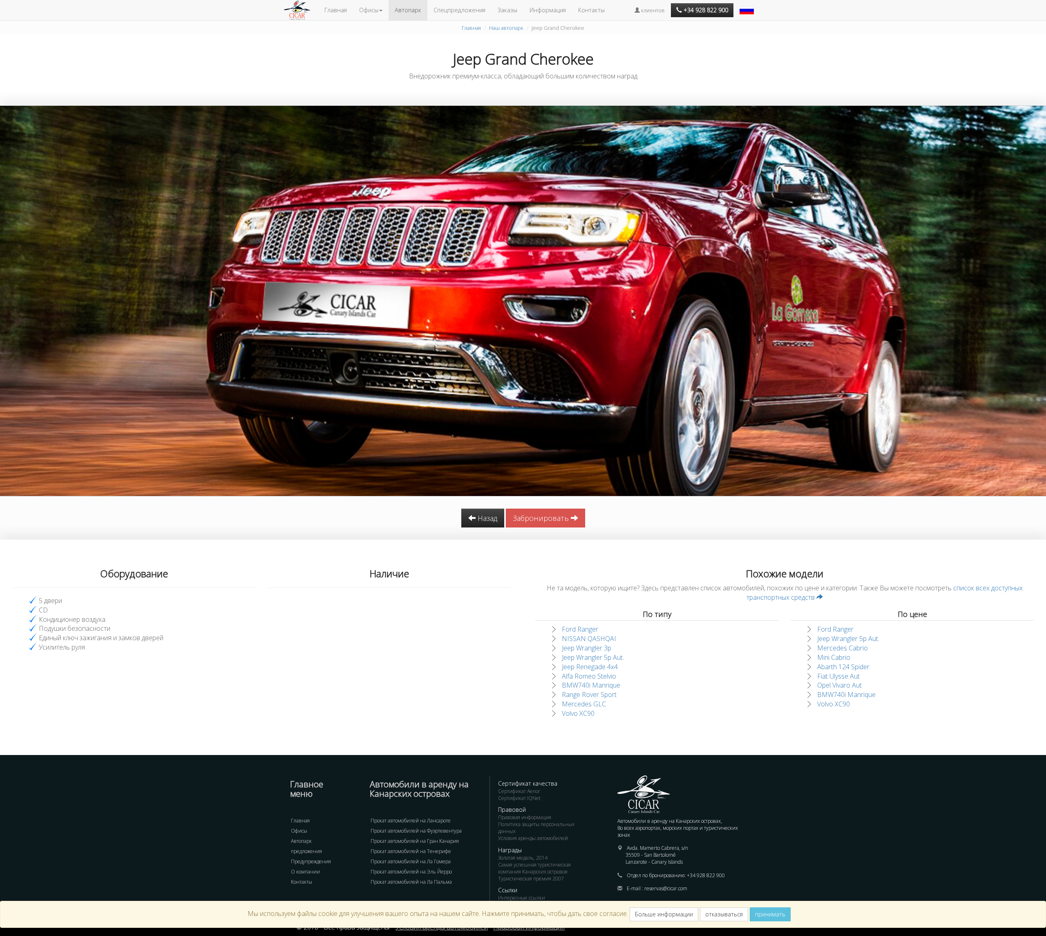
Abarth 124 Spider (843, 666)
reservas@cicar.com (665, 888)
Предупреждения (311, 861)
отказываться (724, 914)
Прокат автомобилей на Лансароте (411, 820)
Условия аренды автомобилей (533, 838)
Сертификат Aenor (519, 791)
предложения (306, 851)
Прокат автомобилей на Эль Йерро (411, 871)
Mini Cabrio (833, 657)
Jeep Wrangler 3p (586, 647)
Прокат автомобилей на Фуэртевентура (416, 830)
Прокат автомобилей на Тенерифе (411, 851)
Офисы (299, 830)
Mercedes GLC (584, 703)
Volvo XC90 (578, 713)
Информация (548, 10)
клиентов (652, 10)
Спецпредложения (459, 10)
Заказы (507, 10)
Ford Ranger (580, 629)
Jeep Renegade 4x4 (590, 666)
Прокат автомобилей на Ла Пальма (411, 881)
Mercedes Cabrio (842, 647)
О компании (305, 871)
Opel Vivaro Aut (839, 685)
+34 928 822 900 (706, 875)
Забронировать (542, 518)
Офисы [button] (368, 10)
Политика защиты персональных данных (536, 828)
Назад (486, 518)
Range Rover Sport (589, 694)
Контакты (591, 10)
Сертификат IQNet (519, 798)
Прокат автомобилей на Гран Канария (415, 841)
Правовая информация (524, 817)
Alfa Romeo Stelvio (589, 676)
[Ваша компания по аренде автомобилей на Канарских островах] (301, 10)
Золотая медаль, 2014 (523, 857)
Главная (335, 10)
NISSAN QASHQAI (589, 638)
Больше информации (664, 914)
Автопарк (408, 10)
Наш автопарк (506, 27)
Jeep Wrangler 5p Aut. (593, 657)
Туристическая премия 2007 (531, 878)
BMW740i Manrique (591, 685)
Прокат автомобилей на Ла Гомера (411, 861)
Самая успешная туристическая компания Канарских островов (534, 868)
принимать (770, 914)
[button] (747, 6)
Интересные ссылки (521, 897)
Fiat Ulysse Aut (838, 676)
